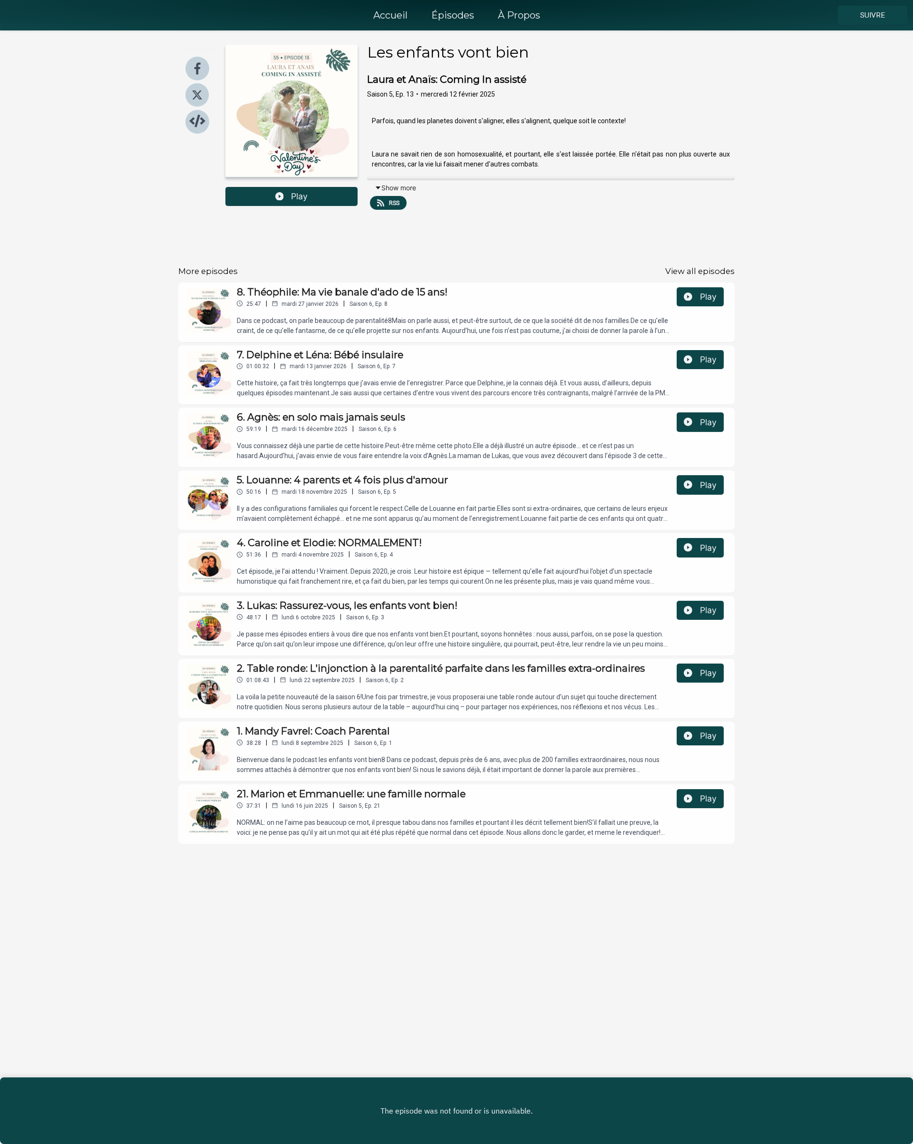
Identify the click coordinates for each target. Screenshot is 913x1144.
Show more (398, 188)
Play (299, 196)
